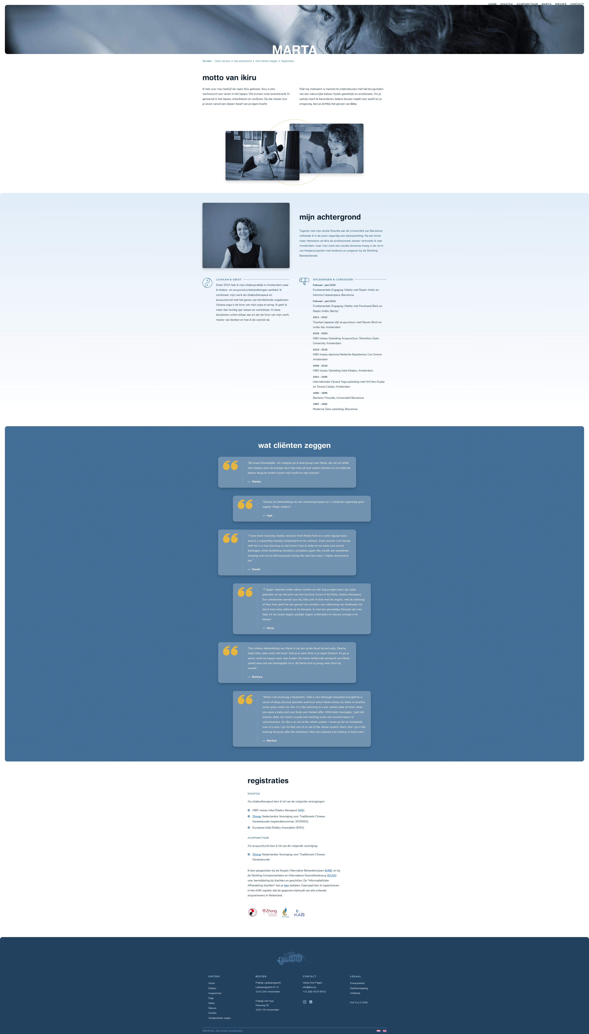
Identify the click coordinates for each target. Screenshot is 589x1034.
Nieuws (212, 1008)
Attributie (355, 993)
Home (211, 983)
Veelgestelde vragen (219, 1018)
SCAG (332, 875)
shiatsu (506, 4)
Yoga (211, 998)
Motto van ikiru (222, 61)
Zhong (256, 816)
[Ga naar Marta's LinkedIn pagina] (311, 1002)
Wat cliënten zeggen (266, 61)
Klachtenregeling (359, 988)
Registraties (287, 61)
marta (547, 4)
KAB (328, 870)
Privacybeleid (357, 983)
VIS (301, 810)
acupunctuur (527, 4)
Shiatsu (212, 988)
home (493, 4)
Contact (212, 1013)
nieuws (561, 4)
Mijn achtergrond (243, 61)
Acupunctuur (214, 993)
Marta (211, 1003)
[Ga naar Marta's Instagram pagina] (305, 1002)
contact (577, 4)
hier (286, 885)
